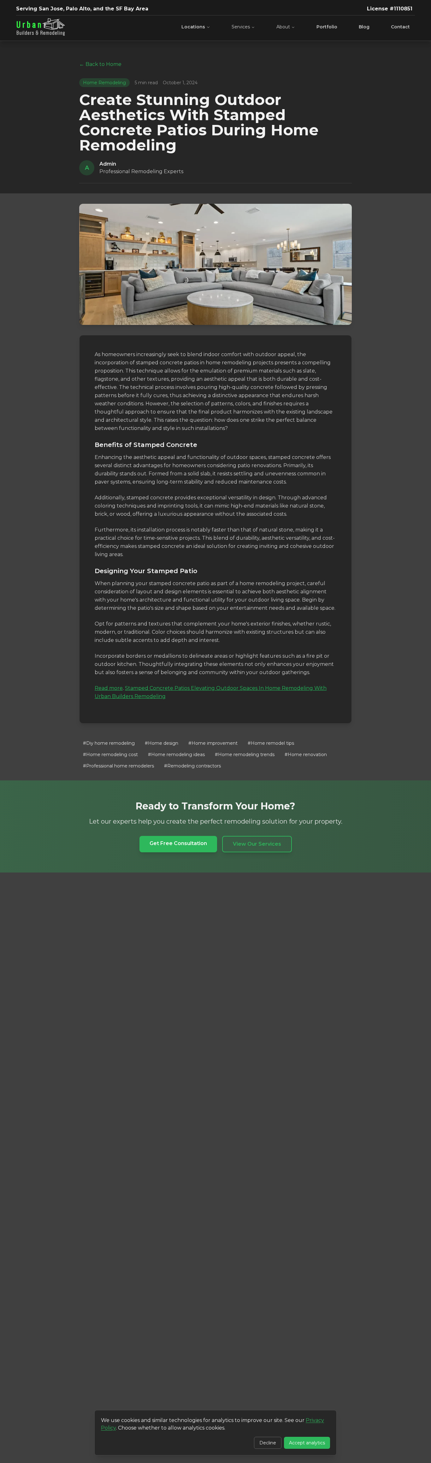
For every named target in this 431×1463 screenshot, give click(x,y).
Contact (400, 27)
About (283, 27)
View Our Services (257, 844)
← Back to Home (100, 64)
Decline (267, 1443)
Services (241, 27)
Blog (364, 27)
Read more (109, 688)
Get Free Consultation (178, 843)
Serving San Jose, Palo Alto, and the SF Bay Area (82, 9)
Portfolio (326, 27)
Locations (193, 27)
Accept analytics (307, 1443)
